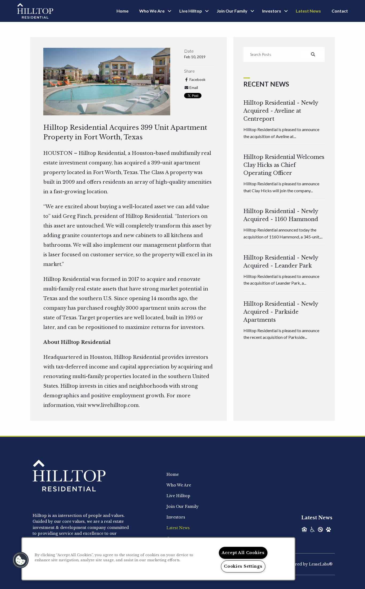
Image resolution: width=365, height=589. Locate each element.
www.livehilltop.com (113, 405)
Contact (340, 10)
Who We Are (152, 10)
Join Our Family (232, 10)
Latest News (308, 10)
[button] (20, 560)
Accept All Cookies (243, 552)
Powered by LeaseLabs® (308, 564)
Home (123, 10)
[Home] (35, 10)
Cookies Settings (243, 566)
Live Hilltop (190, 10)
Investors (271, 10)
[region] (158, 558)
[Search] (313, 54)
